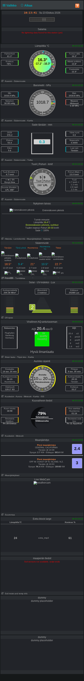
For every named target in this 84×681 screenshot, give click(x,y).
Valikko (12, 5)
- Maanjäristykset (33, 239)
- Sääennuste (19, 81)
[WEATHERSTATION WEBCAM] (42, 482)
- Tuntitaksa (19, 278)
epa (47, 329)
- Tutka (29, 160)
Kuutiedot (9, 396)
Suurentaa (9, 515)
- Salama (46, 239)
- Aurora (18, 396)
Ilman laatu (9, 357)
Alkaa (28, 5)
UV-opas (8, 318)
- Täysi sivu (21, 357)
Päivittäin (8, 278)
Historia (8, 239)
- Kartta (29, 120)
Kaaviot (8, 81)
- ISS (42, 396)
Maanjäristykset (11, 475)
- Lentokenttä (18, 239)
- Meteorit (27, 396)
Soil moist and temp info (16, 593)
